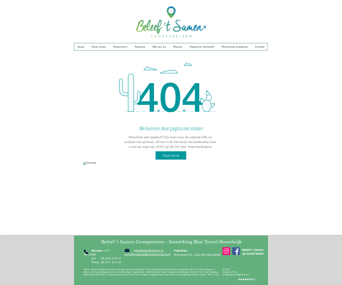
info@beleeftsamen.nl (148, 250)
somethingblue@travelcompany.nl (147, 254)
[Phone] (86, 251)
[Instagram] (226, 251)
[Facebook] (236, 251)
